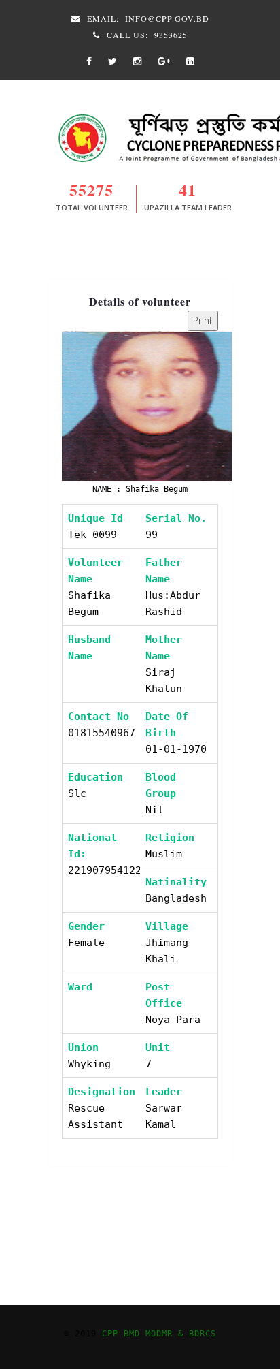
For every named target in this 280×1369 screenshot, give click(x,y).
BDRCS (202, 1333)
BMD (134, 1333)
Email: (146, 18)
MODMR (159, 1333)
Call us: (146, 34)
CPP (113, 1333)
